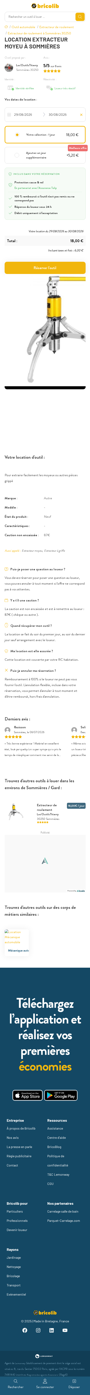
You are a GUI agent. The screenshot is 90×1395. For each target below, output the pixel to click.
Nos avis (13, 1137)
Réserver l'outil (45, 268)
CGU (50, 1184)
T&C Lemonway (58, 1174)
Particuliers (15, 1211)
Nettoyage (14, 1267)
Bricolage (13, 1276)
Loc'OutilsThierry (27, 65)
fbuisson (20, 727)
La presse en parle (19, 1147)
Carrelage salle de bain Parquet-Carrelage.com (63, 1215)
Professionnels (17, 1220)
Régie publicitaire (19, 1156)
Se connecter (45, 1387)
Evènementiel (16, 1294)
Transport (14, 1285)
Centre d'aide (56, 1137)
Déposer (74, 1387)
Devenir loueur (17, 1230)
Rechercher (16, 1387)
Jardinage (14, 1257)
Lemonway (20, 1363)
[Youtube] (65, 1331)
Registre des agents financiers (42, 1375)
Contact (12, 1165)
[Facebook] (25, 1331)
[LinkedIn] (51, 1331)
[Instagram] (38, 1331)
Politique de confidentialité (57, 1160)
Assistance (55, 1128)
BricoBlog (54, 1147)
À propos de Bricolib (21, 1128)
